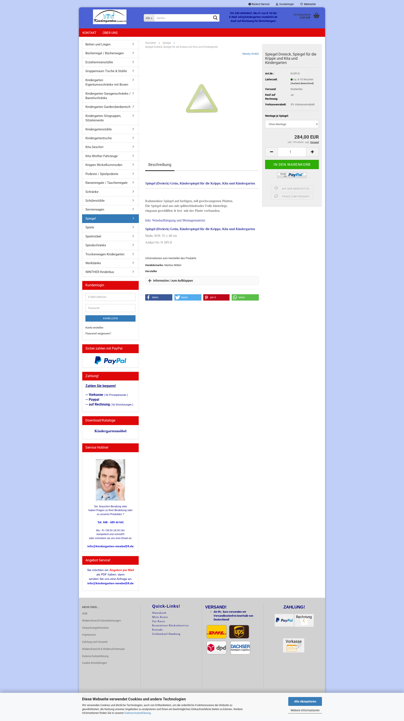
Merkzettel (309, 4)
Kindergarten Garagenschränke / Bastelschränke (107, 96)
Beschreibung (159, 164)
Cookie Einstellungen (94, 662)
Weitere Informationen (305, 710)
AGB (84, 613)
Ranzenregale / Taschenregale (106, 183)
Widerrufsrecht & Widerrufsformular (103, 649)
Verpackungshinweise (95, 627)
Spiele (89, 227)
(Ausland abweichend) (302, 83)
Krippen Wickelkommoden (103, 165)
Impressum (89, 634)
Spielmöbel (93, 236)
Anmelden (110, 318)
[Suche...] (215, 18)
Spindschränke (95, 245)
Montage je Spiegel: (277, 115)
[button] (271, 152)
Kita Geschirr (94, 147)
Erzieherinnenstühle (99, 62)
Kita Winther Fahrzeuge (101, 156)
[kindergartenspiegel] (202, 99)
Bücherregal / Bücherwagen (104, 53)
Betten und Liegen (97, 44)
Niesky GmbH (250, 53)
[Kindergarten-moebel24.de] (109, 16)
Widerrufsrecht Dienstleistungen (101, 620)
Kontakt (89, 33)
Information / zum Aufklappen (173, 280)
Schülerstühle (95, 201)
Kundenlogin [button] (286, 4)
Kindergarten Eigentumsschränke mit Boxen (106, 82)
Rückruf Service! (260, 4)
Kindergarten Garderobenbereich (107, 107)
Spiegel (90, 218)
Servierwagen (94, 209)
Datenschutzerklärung (137, 712)
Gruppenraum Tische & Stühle (106, 71)
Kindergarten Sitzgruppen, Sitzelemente (103, 118)
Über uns (110, 33)
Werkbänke (93, 263)
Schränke (91, 192)
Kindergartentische (98, 138)
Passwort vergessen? (98, 333)
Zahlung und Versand (94, 641)
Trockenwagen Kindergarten (104, 254)
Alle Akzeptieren (305, 701)
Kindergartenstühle (98, 129)
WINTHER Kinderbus (99, 272)
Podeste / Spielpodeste (101, 174)
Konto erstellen (94, 327)
